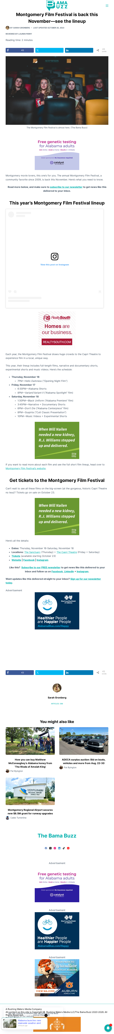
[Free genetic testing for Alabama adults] (57, 151)
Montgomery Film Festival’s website (26, 468)
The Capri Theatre (67, 552)
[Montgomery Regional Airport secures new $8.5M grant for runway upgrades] (30, 791)
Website (16, 559)
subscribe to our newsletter (66, 186)
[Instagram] (55, 848)
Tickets (16, 555)
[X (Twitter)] (50, 848)
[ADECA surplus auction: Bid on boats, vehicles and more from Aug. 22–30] (83, 741)
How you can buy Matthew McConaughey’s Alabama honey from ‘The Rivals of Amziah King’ (30, 763)
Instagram (42, 559)
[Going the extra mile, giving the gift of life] (57, 440)
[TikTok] (64, 848)
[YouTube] (68, 848)
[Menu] (107, 5)
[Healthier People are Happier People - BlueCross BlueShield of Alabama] (57, 610)
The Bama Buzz (57, 835)
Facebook (29, 559)
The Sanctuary (32, 552)
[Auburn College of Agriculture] (57, 977)
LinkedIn (69, 571)
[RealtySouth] (57, 329)
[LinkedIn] (59, 848)
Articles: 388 (57, 704)
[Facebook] (46, 848)
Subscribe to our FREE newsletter (41, 567)
